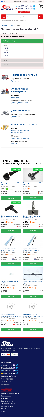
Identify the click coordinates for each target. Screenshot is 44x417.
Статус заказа (6, 396)
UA (4, 2)
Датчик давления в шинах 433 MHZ (10, 216)
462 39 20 (24, 8)
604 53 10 (8, 370)
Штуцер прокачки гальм (9, 282)
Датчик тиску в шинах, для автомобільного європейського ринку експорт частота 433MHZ (32, 216)
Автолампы (15, 97)
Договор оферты (7, 406)
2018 (6, 53)
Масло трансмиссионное (20, 130)
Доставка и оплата (20, 2)
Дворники (14, 117)
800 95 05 (24, 6)
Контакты (32, 2)
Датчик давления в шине (20, 103)
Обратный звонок (24, 12)
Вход (40, 2)
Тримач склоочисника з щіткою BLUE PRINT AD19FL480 (9, 249)
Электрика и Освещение (19, 90)
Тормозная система (24, 74)
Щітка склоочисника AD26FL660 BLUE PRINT (31, 249)
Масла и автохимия (24, 124)
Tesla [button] (5, 60)
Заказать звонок (7, 388)
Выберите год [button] (9, 41)
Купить (11, 198)
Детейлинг (15, 143)
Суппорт (14, 81)
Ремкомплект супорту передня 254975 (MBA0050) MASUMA (32, 315)
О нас (3, 411)
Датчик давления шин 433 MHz (10, 183)
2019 (6, 55)
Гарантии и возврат (8, 403)
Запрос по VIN (6, 390)
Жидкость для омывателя (20, 138)
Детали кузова (20, 110)
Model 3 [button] (6, 65)
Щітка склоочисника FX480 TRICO (32, 282)
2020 (6, 48)
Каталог (4, 409)
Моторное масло (17, 133)
